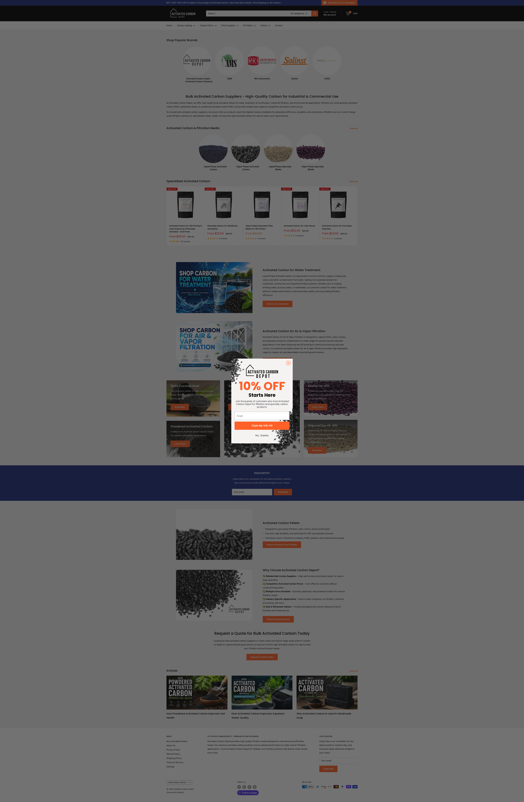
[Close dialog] (288, 363)
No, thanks (262, 435)
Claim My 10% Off (262, 425)
